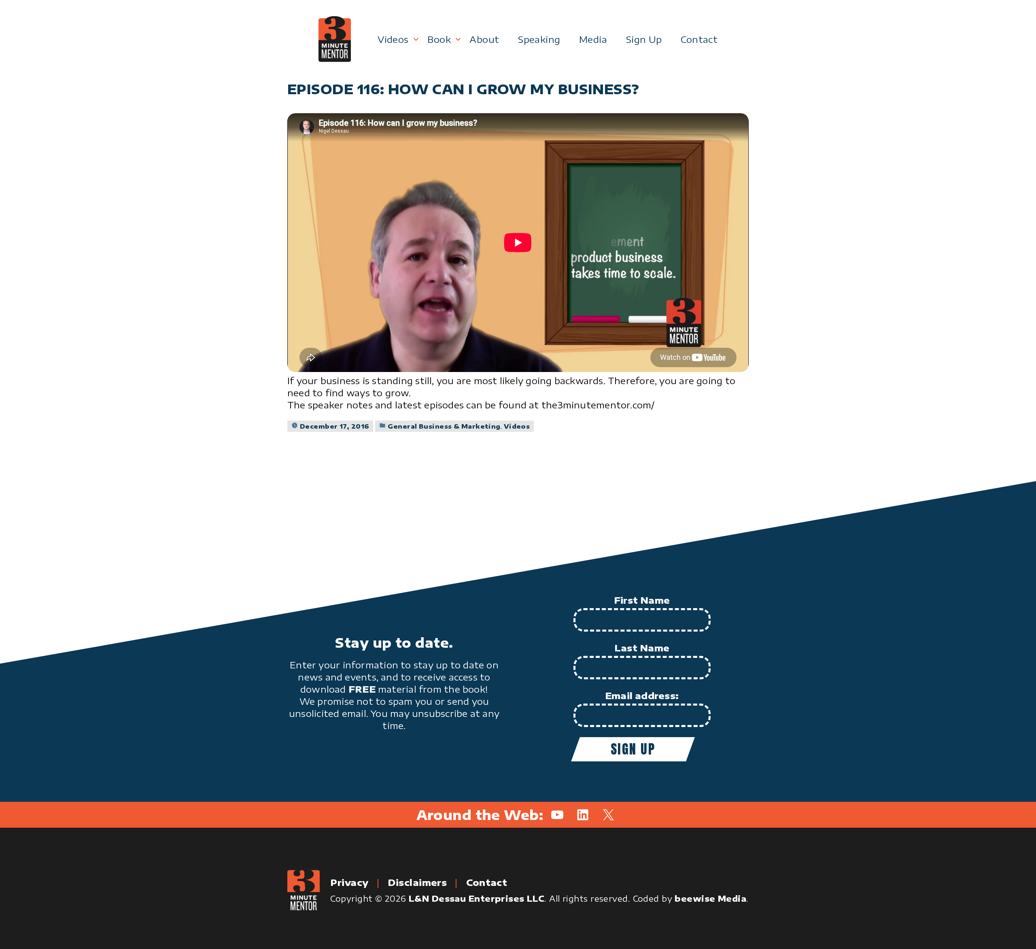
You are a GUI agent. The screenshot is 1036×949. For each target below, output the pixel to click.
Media (593, 39)
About (484, 39)
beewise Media (710, 898)
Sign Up (644, 39)
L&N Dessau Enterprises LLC (476, 898)
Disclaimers (417, 882)
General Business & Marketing (444, 426)
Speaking (539, 39)
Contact (699, 39)
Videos (393, 39)
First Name (642, 600)
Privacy (349, 882)
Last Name (641, 647)
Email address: (642, 695)
